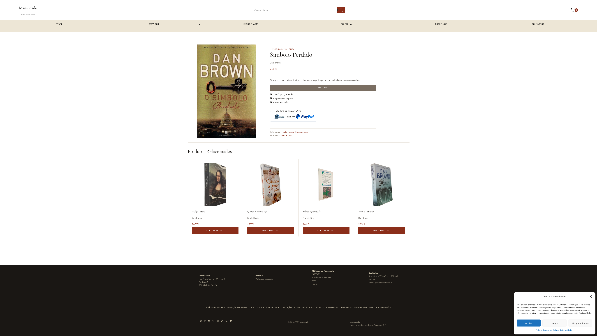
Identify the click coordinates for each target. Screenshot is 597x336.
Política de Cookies (544, 330)
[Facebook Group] (231, 321)
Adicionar (212, 230)
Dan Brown (287, 136)
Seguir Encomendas (304, 307)
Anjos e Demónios (366, 211)
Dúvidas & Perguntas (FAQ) (354, 307)
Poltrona (346, 24)
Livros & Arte (250, 24)
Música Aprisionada (312, 211)
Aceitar (528, 323)
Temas (59, 24)
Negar (554, 323)
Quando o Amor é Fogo (257, 211)
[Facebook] (213, 321)
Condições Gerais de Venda (241, 307)
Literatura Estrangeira (282, 49)
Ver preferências (580, 323)
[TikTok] (222, 321)
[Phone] (201, 321)
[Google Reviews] (226, 321)
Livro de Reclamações (380, 307)
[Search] (341, 10)
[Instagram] (218, 321)
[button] (590, 296)
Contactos (538, 24)
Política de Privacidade (562, 330)
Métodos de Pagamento (327, 307)
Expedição (287, 307)
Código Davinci (199, 211)
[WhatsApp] (205, 321)
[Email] (209, 321)
